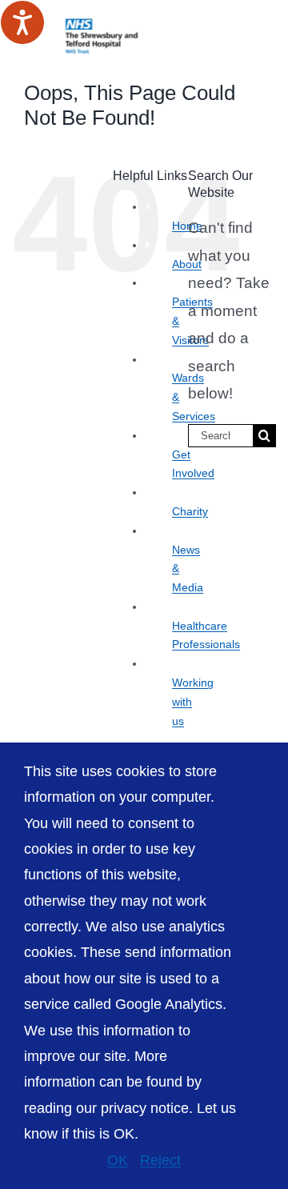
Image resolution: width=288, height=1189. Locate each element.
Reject (160, 1160)
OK (117, 1160)
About (187, 264)
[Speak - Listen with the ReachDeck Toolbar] (22, 22)
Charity (190, 511)
